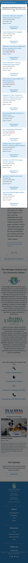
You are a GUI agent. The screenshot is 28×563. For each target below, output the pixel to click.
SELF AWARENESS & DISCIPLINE (12, 129)
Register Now (14, 28)
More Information (14, 26)
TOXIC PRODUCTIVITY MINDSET (12, 32)
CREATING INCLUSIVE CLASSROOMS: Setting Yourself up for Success (14, 47)
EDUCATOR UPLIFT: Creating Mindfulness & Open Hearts (11, 64)
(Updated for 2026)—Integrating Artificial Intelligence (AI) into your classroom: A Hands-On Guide (13, 97)
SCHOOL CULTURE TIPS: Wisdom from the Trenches (13, 161)
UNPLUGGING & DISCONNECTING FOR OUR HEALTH (13, 80)
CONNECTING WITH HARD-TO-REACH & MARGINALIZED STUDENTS (14, 145)
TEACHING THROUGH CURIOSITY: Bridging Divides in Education (13, 17)
